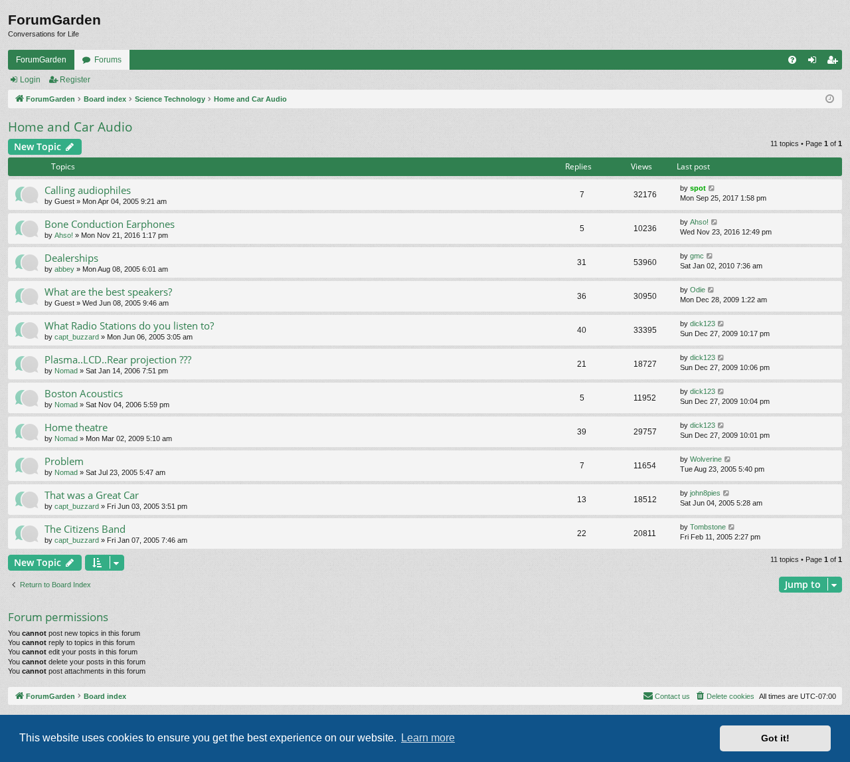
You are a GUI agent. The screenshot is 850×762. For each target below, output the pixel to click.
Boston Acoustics (83, 393)
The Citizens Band (85, 528)
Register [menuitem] (834, 62)
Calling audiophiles (87, 190)
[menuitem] (792, 60)
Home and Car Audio (70, 127)
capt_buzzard (76, 337)
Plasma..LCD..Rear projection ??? (117, 359)
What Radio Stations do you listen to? (129, 325)
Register (75, 79)
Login (30, 79)
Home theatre (76, 427)
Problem (64, 461)
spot (698, 188)
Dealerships (71, 257)
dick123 (702, 324)
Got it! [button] (775, 738)
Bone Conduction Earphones (109, 224)
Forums (108, 59)
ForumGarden (41, 59)
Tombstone (708, 527)
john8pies (705, 493)
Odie (697, 290)
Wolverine (706, 459)
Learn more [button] (428, 737)
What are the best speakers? (108, 291)
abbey (64, 269)
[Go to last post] (712, 188)
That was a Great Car (91, 495)
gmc (697, 256)
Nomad (66, 371)
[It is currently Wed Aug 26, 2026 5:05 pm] (829, 99)
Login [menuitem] (815, 62)
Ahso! (63, 235)
